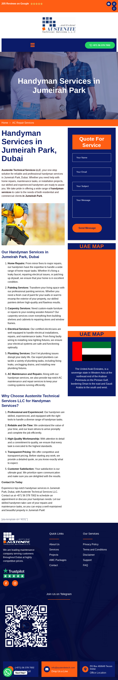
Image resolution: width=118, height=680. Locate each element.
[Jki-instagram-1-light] (15, 583)
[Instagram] (114, 4)
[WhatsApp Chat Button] (7, 672)
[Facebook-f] (6, 583)
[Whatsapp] (114, 8)
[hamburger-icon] (32, 45)
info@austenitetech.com (63, 667)
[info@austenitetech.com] (47, 669)
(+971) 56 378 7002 (24, 667)
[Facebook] (108, 4)
